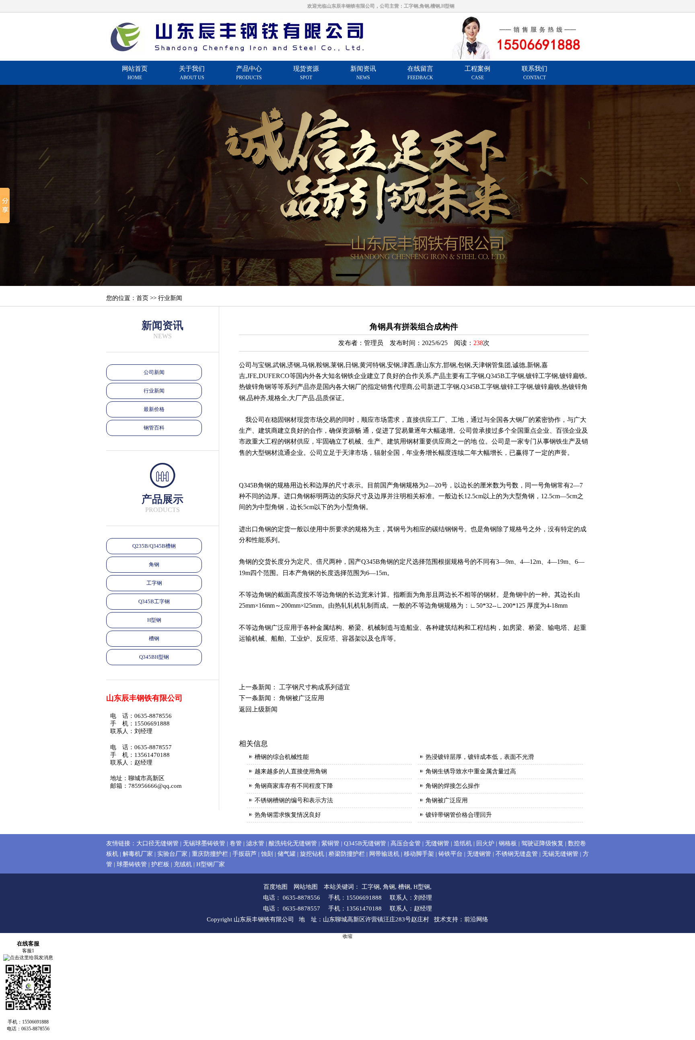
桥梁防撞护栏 (347, 854)
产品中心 (249, 72)
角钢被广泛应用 (301, 698)
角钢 (154, 564)
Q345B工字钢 (154, 601)
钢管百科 (154, 428)
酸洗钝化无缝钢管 (293, 843)
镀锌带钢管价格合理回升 (459, 815)
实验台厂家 (172, 854)
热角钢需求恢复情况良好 (288, 815)
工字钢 (154, 583)
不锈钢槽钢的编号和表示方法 (294, 800)
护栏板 (160, 864)
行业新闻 (154, 391)
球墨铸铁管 (132, 864)
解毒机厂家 (138, 854)
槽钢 (154, 638)
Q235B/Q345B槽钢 (154, 546)
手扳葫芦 (244, 854)
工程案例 (477, 72)
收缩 (347, 936)
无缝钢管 (437, 843)
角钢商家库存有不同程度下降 (294, 786)
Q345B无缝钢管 (365, 843)
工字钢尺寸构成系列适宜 (314, 687)
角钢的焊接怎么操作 (453, 786)
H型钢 (154, 620)
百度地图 (275, 887)
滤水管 (255, 843)
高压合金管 (406, 843)
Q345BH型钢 (154, 657)
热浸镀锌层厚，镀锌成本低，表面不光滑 (480, 757)
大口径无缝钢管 (157, 843)
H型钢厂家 (210, 864)
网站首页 (135, 72)
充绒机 (183, 864)
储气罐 (287, 854)
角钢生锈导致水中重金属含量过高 (471, 771)
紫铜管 (330, 843)
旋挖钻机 (312, 854)
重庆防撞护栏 (210, 854)
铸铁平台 (450, 854)
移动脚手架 (419, 854)
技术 (440, 919)
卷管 (236, 843)
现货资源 (306, 72)
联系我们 (534, 72)
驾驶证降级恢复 (542, 843)
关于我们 (192, 72)
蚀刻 (267, 854)
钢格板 (508, 843)
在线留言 (420, 72)
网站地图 (306, 887)
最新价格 (154, 409)
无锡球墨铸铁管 (204, 843)
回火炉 (485, 843)
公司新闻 (154, 372)
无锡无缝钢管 (560, 854)
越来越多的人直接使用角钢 (291, 771)
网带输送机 (384, 854)
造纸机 (463, 843)
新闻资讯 (363, 72)
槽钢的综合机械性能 (282, 757)
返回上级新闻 (258, 709)
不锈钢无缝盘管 (517, 854)
